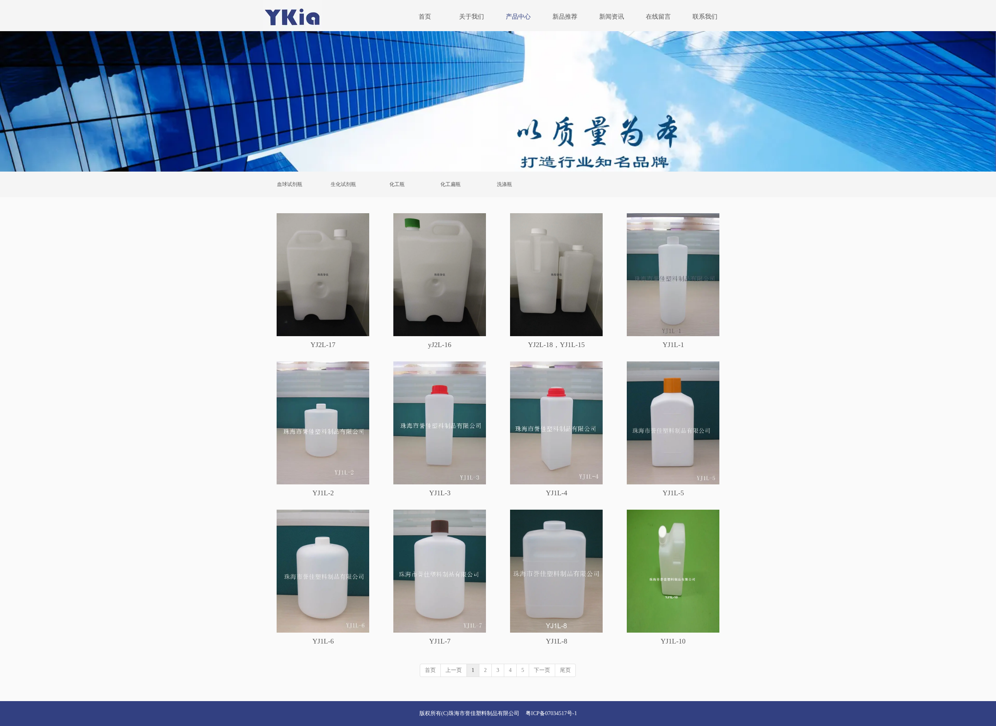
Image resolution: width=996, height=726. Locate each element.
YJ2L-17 (322, 345)
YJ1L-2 (323, 493)
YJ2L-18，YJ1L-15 (556, 345)
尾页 (565, 670)
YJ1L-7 (440, 641)
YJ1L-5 (673, 493)
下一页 (542, 670)
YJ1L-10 (673, 641)
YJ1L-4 (556, 493)
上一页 (453, 670)
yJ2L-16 (439, 345)
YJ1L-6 (323, 641)
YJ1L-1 (673, 345)
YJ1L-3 (440, 493)
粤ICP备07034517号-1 (551, 713)
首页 (430, 670)
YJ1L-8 (556, 641)
